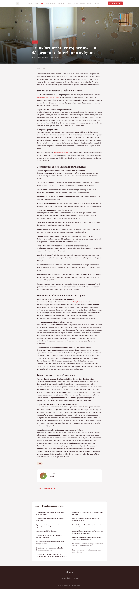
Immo (69, 3)
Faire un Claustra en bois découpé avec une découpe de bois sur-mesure (86, 538)
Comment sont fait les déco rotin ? (47, 531)
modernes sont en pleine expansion (75, 302)
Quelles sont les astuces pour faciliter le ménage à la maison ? (49, 536)
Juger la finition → (115, 3)
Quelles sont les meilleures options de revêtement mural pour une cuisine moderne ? (51, 555)
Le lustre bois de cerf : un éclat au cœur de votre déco (50, 519)
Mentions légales (66, 578)
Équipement (61, 3)
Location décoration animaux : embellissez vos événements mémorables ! (87, 532)
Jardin (76, 3)
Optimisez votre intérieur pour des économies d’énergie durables (51, 513)
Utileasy (69, 571)
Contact (75, 578)
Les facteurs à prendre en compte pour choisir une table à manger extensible (87, 545)
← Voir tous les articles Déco (46, 488)
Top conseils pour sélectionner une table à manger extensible (50, 543)
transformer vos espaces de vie (48, 97)
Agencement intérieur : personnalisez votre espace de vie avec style (50, 526)
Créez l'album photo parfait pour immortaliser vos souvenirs (87, 526)
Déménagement (50, 3)
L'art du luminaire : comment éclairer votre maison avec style (86, 519)
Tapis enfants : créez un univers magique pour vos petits (87, 513)
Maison (82, 3)
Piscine (89, 3)
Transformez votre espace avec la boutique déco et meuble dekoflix (50, 549)
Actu (36, 3)
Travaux (96, 3)
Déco (41, 3)
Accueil (30, 3)
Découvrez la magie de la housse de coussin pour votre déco (86, 551)
